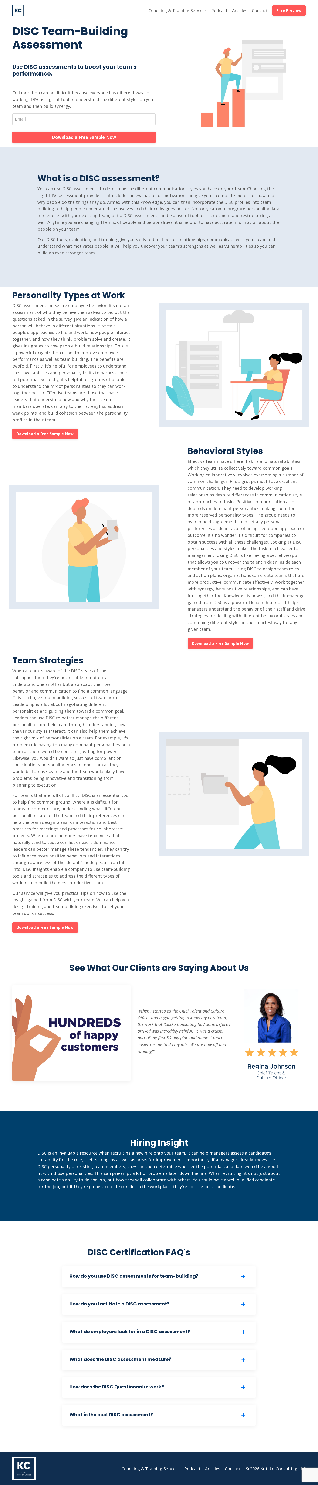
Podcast (219, 10)
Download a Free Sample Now (84, 137)
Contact (260, 10)
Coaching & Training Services (178, 10)
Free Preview (289, 10)
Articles (239, 10)
